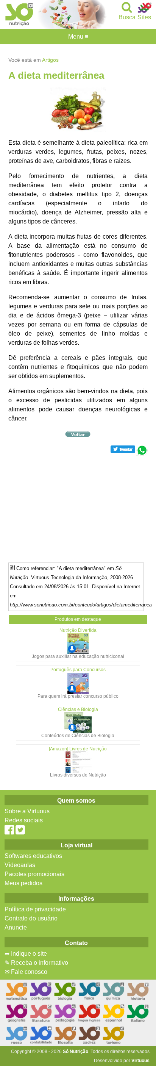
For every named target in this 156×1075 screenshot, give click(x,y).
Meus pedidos (23, 883)
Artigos (50, 60)
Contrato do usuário (31, 918)
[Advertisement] (78, 508)
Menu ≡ (78, 36)
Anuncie (16, 927)
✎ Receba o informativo (36, 962)
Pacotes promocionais (34, 874)
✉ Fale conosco (26, 972)
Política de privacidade (35, 909)
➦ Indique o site (26, 953)
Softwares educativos (33, 856)
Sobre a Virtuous (27, 811)
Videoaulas (20, 865)
